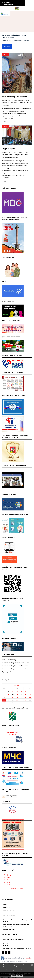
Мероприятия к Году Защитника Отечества (15, 666)
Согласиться (17, 976)
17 (13, 697)
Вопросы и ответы (9, 910)
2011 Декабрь (8, 875)
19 (21, 697)
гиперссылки (29, 958)
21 (30, 697)
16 (8, 697)
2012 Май (6, 879)
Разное (4, 675)
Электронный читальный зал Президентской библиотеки (17, 920)
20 (25, 697)
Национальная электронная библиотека (16, 924)
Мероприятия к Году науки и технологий (14, 669)
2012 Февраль (8, 877)
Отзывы (5, 904)
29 (4, 703)
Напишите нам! (8, 907)
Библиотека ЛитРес (9, 927)
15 (4, 697)
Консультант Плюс (9, 929)
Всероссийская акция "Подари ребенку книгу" (17, 948)
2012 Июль (7, 882)
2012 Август (7, 884)
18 (17, 697)
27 (25, 700)
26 (21, 700)
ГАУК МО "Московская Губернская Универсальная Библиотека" (13, 940)
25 (17, 700)
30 (8, 703)
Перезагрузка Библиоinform (10, 672)
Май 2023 (17, 685)
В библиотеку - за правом (14, 96)
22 (4, 700)
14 (30, 694)
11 (17, 694)
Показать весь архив (17, 888)
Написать (7, 46)
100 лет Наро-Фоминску (9, 660)
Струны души (8, 148)
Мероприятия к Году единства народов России (16, 663)
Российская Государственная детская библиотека (14, 944)
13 (25, 694)
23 (8, 700)
